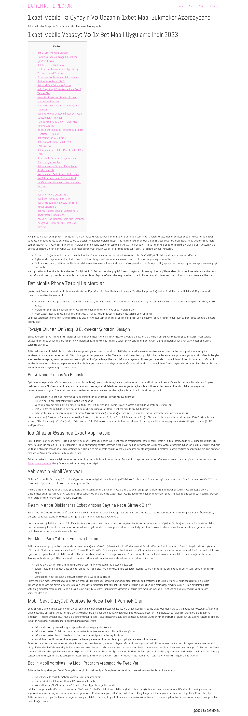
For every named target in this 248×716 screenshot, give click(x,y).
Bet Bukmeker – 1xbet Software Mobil (56, 178)
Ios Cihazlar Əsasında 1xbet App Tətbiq (57, 69)
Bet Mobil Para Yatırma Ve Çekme (54, 85)
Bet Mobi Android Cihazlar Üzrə (52, 194)
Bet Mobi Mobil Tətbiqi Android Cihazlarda (58, 174)
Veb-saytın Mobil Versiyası (50, 73)
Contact (214, 6)
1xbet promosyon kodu (39, 463)
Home (180, 6)
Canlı (39, 190)
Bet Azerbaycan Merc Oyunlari (52, 138)
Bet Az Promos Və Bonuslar (51, 65)
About (201, 6)
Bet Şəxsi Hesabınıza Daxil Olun (53, 198)
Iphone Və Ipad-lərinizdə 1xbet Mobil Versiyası (60, 219)
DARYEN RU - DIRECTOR (50, 6)
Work (191, 6)
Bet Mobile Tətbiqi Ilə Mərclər (52, 53)
